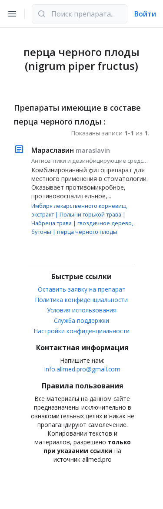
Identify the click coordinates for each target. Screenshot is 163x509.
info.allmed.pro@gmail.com (82, 369)
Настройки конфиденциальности (82, 331)
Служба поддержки (81, 320)
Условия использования (81, 310)
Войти (145, 14)
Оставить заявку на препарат (82, 289)
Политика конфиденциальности (81, 300)
